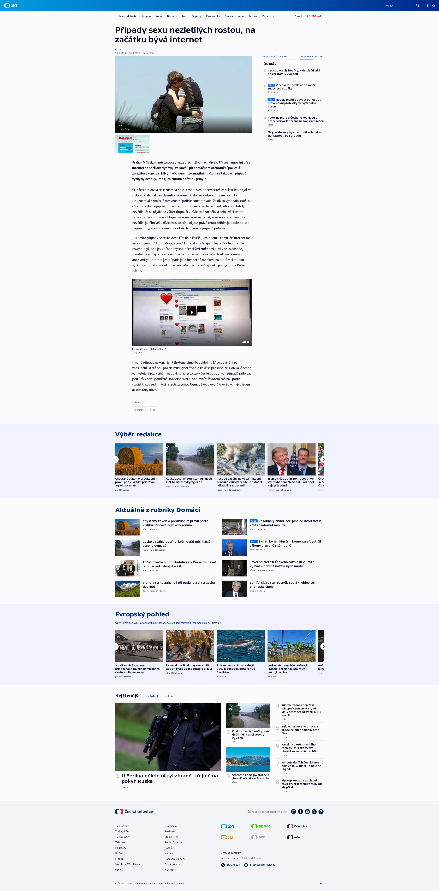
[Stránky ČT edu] (293, 837)
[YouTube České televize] (307, 811)
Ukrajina (146, 16)
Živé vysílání (122, 831)
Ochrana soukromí (158, 883)
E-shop (119, 858)
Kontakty (170, 869)
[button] (192, 312)
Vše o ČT (120, 869)
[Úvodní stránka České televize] (134, 811)
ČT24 (118, 49)
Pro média (171, 826)
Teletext (120, 842)
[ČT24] (10, 5)
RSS (322, 883)
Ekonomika (213, 16)
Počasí (229, 16)
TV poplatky (122, 837)
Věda (241, 16)
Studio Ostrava (173, 842)
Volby (159, 16)
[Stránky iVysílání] (297, 826)
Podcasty (268, 16)
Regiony (196, 16)
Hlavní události (127, 16)
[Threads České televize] (321, 811)
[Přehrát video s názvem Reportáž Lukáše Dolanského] (192, 312)
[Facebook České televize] (300, 811)
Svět (184, 16)
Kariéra (169, 853)
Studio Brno (172, 837)
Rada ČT (169, 848)
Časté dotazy (172, 864)
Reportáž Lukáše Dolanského (147, 349)
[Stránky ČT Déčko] (227, 837)
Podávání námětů (175, 858)
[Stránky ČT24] (227, 826)
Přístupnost (177, 883)
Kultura (253, 16)
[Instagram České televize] (293, 811)
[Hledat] (417, 5)
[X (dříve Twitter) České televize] (314, 811)
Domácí (172, 16)
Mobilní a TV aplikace (127, 864)
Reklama (170, 831)
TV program (122, 826)
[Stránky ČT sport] (260, 826)
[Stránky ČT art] (258, 837)
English (141, 883)
